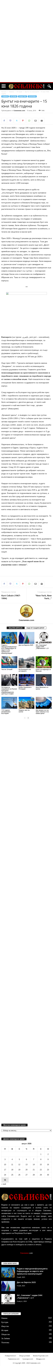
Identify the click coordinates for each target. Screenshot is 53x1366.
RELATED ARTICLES (15, 628)
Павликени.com (13, 1359)
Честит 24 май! (6, 669)
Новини (11, 92)
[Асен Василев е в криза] (44, 680)
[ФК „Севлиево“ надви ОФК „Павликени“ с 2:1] (44, 638)
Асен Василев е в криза (42, 688)
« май (3, 1184)
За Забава (5, 1338)
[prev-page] (25, 717)
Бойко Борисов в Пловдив (25, 688)
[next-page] (28, 717)
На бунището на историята (25, 670)
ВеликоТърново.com (40, 1356)
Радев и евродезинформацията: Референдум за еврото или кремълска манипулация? (8, 649)
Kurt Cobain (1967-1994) (11, 597)
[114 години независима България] (9, 703)
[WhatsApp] (29, 120)
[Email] (35, 120)
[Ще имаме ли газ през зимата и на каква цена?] (44, 703)
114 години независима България (5, 711)
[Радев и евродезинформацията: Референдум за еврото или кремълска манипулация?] (9, 638)
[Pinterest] (23, 120)
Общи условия (24, 1356)
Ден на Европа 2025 (26, 645)
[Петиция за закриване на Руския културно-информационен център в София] (9, 680)
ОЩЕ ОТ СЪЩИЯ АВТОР (35, 628)
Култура (4, 1322)
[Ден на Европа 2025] (27, 638)
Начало (3, 92)
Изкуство (5, 1326)
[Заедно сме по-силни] (27, 703)
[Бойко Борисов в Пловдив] (27, 680)
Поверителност (10, 1356)
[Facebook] (4, 120)
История (19, 92)
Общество (22, 96)
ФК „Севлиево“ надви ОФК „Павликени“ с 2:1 (42, 646)
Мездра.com (40, 1359)
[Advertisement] (26, 41)
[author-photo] (26, 611)
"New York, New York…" (43, 597)
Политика (32, 96)
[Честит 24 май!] (9, 662)
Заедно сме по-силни (24, 711)
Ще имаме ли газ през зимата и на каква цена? (42, 711)
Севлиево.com (19, 110)
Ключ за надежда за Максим (43, 670)
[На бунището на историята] (27, 662)
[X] (16, 120)
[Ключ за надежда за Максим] (44, 662)
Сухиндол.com (28, 1359)
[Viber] (10, 120)
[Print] (41, 120)
